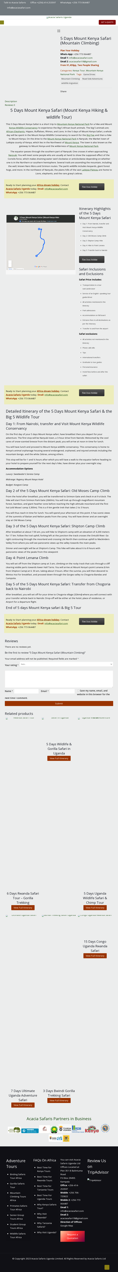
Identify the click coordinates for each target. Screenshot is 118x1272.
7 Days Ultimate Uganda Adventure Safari (23, 1095)
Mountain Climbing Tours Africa (18, 1196)
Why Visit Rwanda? (42, 1215)
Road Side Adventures (92, 78)
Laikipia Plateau (90, 169)
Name (9, 691)
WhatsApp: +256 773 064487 (75, 2)
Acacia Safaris (13, 188)
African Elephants (15, 131)
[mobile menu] (2, 22)
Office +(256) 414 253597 (43, 2)
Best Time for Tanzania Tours (45, 1188)
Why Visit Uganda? (46, 1232)
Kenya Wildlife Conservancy (23, 127)
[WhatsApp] (97, 13)
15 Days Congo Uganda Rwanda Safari (95, 946)
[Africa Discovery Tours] (59, 17)
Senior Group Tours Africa (17, 1217)
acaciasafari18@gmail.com (83, 61)
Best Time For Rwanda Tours (44, 1178)
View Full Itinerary (23, 907)
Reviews (10, 105)
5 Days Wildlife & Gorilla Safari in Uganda (59, 748)
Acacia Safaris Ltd (96, 1258)
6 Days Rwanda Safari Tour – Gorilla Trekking (23, 898)
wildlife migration (69, 83)
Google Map (66, 1225)
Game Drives (89, 74)
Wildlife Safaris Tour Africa (18, 1235)
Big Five (90, 135)
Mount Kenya (72, 142)
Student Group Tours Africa (18, 1226)
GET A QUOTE (107, 22)
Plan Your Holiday (89, 186)
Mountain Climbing (70, 78)
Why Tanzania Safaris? (44, 1225)
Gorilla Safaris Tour (17, 1185)
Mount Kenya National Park (61, 138)
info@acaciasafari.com (18, 7)
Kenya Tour (79, 70)
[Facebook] (100, 13)
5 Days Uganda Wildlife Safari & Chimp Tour (95, 898)
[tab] (59, 101)
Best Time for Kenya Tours (44, 1169)
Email (45, 691)
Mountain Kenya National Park (73, 124)
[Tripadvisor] (113, 13)
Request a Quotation (72, 1236)
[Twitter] (104, 13)
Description (11, 101)
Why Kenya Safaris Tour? (46, 1206)
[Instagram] (110, 13)
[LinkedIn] (107, 13)
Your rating (12, 665)
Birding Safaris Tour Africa (17, 1176)
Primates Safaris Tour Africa (18, 1207)
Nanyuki (12, 155)
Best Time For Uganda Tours (44, 1197)
